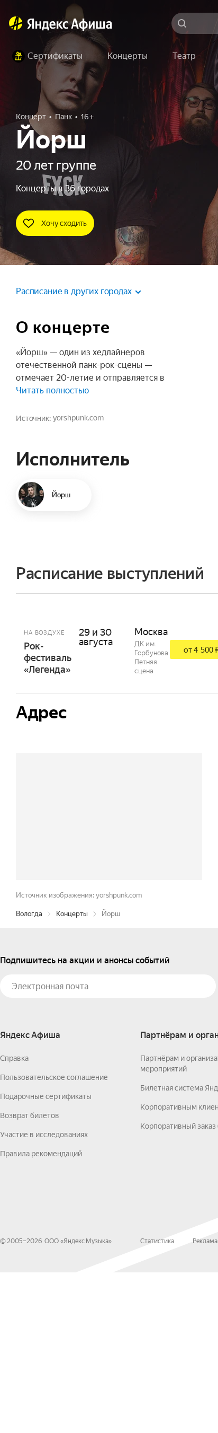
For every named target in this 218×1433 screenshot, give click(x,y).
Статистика (157, 1401)
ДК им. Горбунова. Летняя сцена (152, 657)
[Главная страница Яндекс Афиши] (16, 23)
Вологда (29, 1074)
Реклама (205, 1401)
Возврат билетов (29, 1276)
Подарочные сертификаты (46, 1257)
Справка (14, 1219)
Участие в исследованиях (44, 1295)
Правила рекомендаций (41, 1314)
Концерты (72, 1074)
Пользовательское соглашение (54, 1238)
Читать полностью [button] (52, 390)
